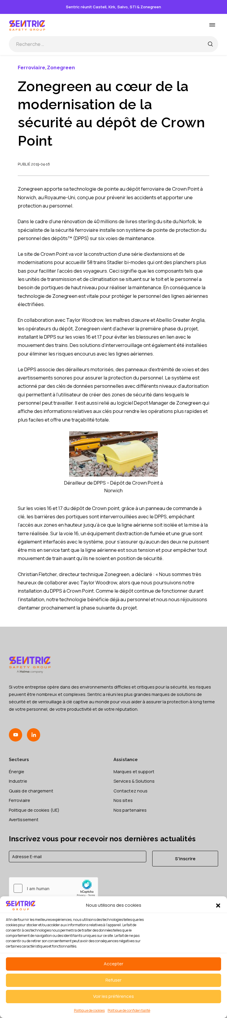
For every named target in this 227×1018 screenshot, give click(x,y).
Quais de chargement (31, 791)
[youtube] (15, 735)
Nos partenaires (130, 810)
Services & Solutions (134, 781)
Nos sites (123, 800)
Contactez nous (130, 791)
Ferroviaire (31, 67)
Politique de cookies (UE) (34, 810)
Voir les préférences (113, 996)
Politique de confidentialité (129, 1010)
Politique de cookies (89, 1010)
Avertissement (23, 819)
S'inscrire (185, 858)
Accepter (113, 964)
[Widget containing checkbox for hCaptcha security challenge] (53, 888)
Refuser (113, 980)
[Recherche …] (210, 44)
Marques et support (134, 771)
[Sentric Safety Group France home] (27, 25)
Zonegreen (61, 67)
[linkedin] (33, 735)
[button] (218, 905)
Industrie (18, 781)
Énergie (17, 771)
